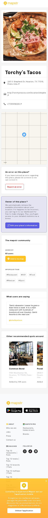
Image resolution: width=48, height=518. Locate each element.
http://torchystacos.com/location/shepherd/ (26, 93)
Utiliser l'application (24, 510)
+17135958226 (13, 104)
